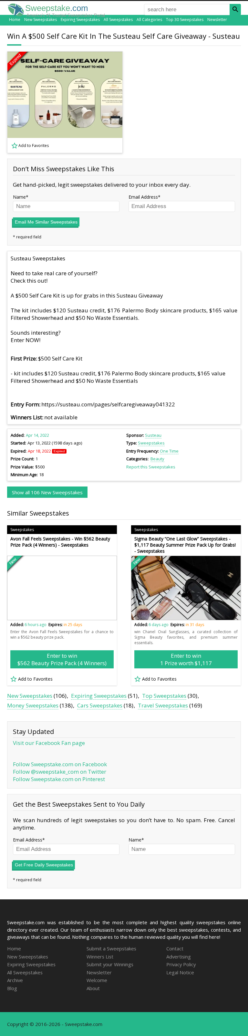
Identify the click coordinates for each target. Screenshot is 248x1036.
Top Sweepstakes (164, 695)
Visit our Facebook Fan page (49, 743)
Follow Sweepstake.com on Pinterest (59, 779)
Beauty (157, 459)
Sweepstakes (151, 443)
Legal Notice (180, 972)
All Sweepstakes (118, 19)
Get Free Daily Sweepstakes (44, 864)
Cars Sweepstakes (99, 705)
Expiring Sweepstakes (80, 19)
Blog (12, 988)
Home (14, 19)
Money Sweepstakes (32, 705)
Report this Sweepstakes (150, 467)
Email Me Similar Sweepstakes (46, 222)
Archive (15, 980)
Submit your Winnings (110, 964)
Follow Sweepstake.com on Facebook (60, 764)
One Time (169, 451)
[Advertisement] (186, 102)
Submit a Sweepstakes (111, 948)
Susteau (153, 435)
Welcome (97, 980)
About (93, 988)
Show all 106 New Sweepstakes (47, 492)
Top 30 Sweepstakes (184, 19)
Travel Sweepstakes (163, 705)
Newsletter (217, 19)
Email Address (143, 197)
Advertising (178, 956)
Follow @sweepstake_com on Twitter (59, 771)
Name (19, 197)
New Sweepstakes (40, 19)
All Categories (149, 19)
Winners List (100, 956)
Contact (174, 948)
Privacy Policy (181, 964)
